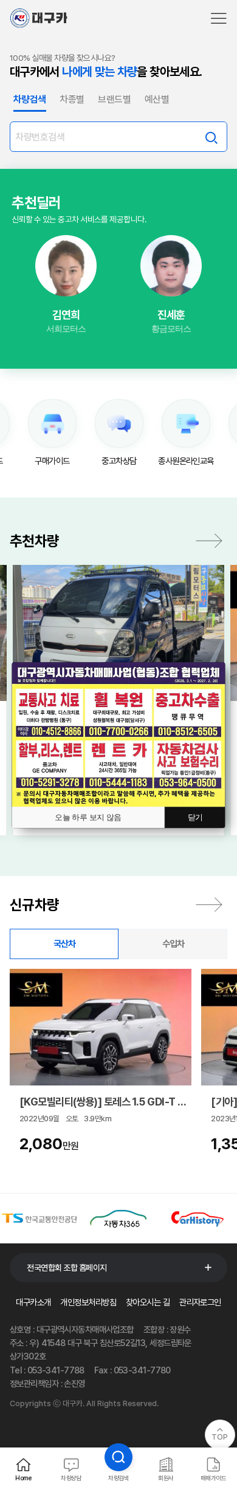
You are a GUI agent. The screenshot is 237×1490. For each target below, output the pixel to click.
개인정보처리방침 (88, 1302)
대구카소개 (33, 1302)
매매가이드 (213, 1477)
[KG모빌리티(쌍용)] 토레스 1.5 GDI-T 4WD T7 (103, 1101)
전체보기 (209, 904)
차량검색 (118, 1477)
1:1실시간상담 (66, 273)
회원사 (165, 1477)
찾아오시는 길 (148, 1302)
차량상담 (71, 1477)
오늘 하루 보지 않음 (88, 817)
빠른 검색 (211, 136)
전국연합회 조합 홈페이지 (67, 1268)
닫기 (195, 817)
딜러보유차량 (66, 306)
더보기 (209, 540)
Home (23, 1477)
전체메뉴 (219, 18)
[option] (66, 285)
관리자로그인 (200, 1302)
